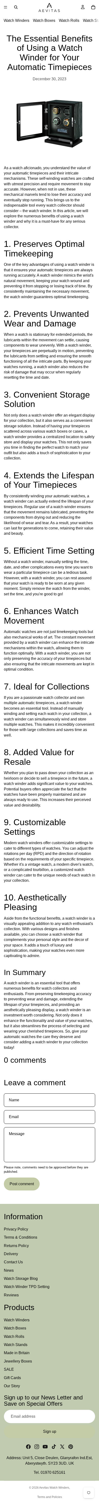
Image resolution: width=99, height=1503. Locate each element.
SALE (9, 1369)
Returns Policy (16, 1246)
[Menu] (5, 7)
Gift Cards (12, 1378)
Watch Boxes (44, 20)
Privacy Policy (16, 1229)
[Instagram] (37, 1447)
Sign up (49, 1431)
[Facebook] (28, 1447)
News (9, 1270)
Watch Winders (16, 20)
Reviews (11, 1295)
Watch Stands (15, 1345)
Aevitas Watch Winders (54, 1487)
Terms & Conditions (20, 1237)
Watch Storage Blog (21, 1279)
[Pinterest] (71, 1447)
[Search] (16, 7)
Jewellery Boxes (18, 1361)
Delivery (11, 1254)
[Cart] (93, 7)
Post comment (22, 1184)
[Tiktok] (54, 1447)
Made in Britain (17, 1353)
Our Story (12, 1386)
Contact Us (13, 1262)
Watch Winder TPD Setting (27, 1287)
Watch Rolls (69, 20)
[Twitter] (62, 1447)
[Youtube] (45, 1447)
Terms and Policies (49, 1497)
